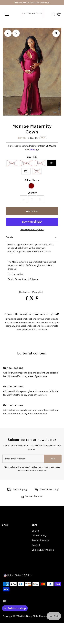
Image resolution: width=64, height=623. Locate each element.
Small (13, 163)
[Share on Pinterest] (37, 298)
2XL (26, 171)
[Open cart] (59, 14)
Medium (27, 163)
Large (41, 163)
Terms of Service (40, 540)
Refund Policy (39, 535)
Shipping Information (43, 549)
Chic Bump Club (29, 616)
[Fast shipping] (9, 490)
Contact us (24, 292)
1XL (52, 163)
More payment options (32, 229)
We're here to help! (49, 489)
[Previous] (8, 33)
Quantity (32, 192)
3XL (38, 171)
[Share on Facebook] (27, 298)
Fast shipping (20, 489)
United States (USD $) (18, 575)
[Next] (16, 33)
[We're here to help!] (36, 490)
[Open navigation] (9, 14)
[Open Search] (53, 14)
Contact (36, 545)
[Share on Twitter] (32, 298)
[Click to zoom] (56, 33)
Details (9, 237)
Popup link (37, 292)
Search (35, 530)
